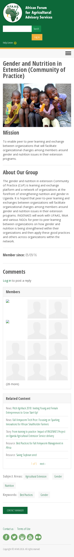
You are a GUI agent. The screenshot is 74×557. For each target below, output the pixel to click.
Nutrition (9, 486)
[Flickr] (38, 537)
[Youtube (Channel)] (30, 537)
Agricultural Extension (35, 476)
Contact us (8, 529)
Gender (58, 476)
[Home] (27, 13)
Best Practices (26, 495)
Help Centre (8, 42)
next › (42, 464)
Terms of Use (23, 529)
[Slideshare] (22, 537)
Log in (37, 37)
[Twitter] (14, 537)
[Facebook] (6, 537)
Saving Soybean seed (26, 455)
